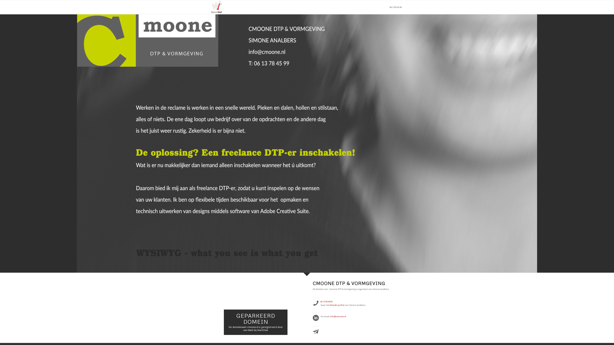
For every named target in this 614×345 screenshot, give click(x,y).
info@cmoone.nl (338, 316)
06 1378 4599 (326, 301)
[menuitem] (395, 7)
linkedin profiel (337, 305)
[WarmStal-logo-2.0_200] (216, 7)
